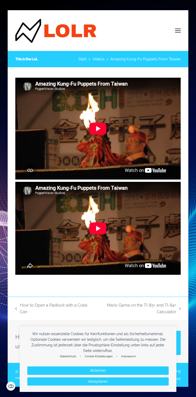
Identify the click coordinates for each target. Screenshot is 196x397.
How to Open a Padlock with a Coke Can (51, 309)
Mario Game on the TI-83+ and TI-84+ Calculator (135, 309)
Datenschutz (68, 356)
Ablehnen (98, 370)
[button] (178, 31)
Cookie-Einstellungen (99, 356)
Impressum (128, 356)
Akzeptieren (98, 381)
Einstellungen (10, 386)
